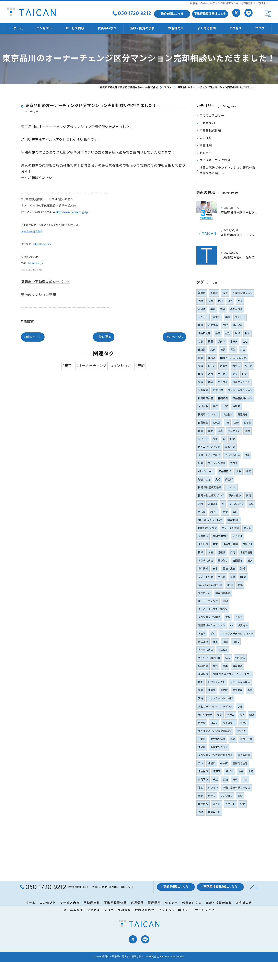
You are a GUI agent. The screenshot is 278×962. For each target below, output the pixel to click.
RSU (235, 374)
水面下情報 (246, 553)
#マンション (121, 366)
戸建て (212, 796)
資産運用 (205, 145)
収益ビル (223, 650)
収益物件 (228, 415)
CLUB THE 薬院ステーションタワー (232, 674)
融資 (217, 333)
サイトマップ (205, 910)
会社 (245, 342)
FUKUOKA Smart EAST (210, 520)
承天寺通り (235, 496)
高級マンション (219, 747)
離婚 (240, 796)
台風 (247, 455)
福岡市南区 (233, 520)
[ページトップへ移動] (254, 887)
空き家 (216, 804)
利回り (214, 512)
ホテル (248, 528)
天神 (210, 301)
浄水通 (212, 358)
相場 (200, 301)
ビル (212, 634)
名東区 (216, 771)
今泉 (200, 342)
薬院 (212, 309)
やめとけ (240, 317)
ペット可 (241, 731)
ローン (211, 366)
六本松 (216, 317)
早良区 (234, 342)
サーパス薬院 (205, 650)
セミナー (205, 153)
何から (236, 366)
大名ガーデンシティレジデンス (215, 707)
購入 (249, 561)
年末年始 (238, 690)
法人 (227, 658)
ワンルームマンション (240, 390)
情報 (200, 553)
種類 (200, 374)
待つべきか (246, 739)
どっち (247, 423)
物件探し (240, 658)
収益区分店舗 (230, 544)
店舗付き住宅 (240, 763)
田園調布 (238, 561)
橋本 (200, 682)
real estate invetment (210, 585)
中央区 (224, 763)
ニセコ (239, 617)
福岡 (222, 309)
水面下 (202, 634)
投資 (225, 293)
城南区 (221, 342)
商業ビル (248, 544)
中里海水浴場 (217, 739)
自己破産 (238, 325)
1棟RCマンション (207, 528)
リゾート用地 (205, 577)
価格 (230, 301)
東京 (215, 544)
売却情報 (203, 536)
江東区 (212, 690)
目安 (225, 512)
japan (243, 577)
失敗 (225, 325)
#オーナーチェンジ (91, 366)
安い (200, 763)
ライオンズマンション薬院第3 (215, 731)
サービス (223, 374)
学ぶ (219, 715)
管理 (251, 504)
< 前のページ (33, 337)
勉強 (200, 504)
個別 (200, 431)
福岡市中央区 (220, 536)
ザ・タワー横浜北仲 (209, 658)
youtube (212, 504)
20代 (213, 350)
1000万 (217, 423)
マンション (226, 796)
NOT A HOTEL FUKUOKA (233, 358)
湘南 (225, 642)
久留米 (202, 747)
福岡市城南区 (222, 593)
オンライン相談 (230, 528)
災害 (200, 463)
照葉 (200, 788)
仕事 (215, 642)
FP (231, 625)
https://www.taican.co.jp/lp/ (72, 212)
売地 (241, 715)
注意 (220, 431)
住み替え (203, 804)
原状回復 (203, 642)
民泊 (225, 780)
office (230, 585)
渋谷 (241, 771)
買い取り (223, 561)
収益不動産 (204, 333)
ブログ (234, 463)
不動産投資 (236, 309)
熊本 (225, 666)
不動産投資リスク (243, 293)
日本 (215, 569)
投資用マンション (208, 415)
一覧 (225, 406)
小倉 (240, 707)
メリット (203, 406)
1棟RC (236, 642)
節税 (210, 431)
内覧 (200, 690)
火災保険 (205, 138)
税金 (244, 374)
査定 (242, 804)
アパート (230, 804)
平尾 (225, 601)
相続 (200, 812)
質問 (248, 496)
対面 (242, 350)
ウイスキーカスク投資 (214, 160)
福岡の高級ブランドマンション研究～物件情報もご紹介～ (227, 170)
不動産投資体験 (210, 130)
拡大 (247, 333)
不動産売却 (27, 321)
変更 (200, 698)
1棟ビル (229, 771)
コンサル (231, 487)
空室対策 (203, 674)
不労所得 (218, 390)
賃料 (210, 382)
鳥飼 (223, 350)
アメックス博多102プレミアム (236, 634)
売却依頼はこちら (172, 13)
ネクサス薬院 (205, 561)
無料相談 (203, 666)
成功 (227, 333)
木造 (250, 771)
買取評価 (230, 447)
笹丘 (227, 617)
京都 (240, 585)
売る (240, 301)
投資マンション (241, 382)
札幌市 (212, 763)
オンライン (234, 431)
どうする (223, 382)
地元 (248, 471)
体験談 (202, 350)
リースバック (236, 504)
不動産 (214, 293)
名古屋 (202, 512)
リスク (248, 366)
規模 (237, 333)
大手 (238, 471)
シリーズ (203, 439)
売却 (220, 301)
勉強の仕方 (204, 480)
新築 (249, 690)
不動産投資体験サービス (236, 788)
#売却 (140, 366)
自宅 (232, 553)
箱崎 (247, 431)
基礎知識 (223, 398)
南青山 (230, 715)
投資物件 (243, 625)
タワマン (213, 788)
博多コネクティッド (209, 447)
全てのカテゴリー (211, 115)
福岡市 (202, 293)
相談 (200, 366)
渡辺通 (202, 309)
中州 (245, 780)
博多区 (224, 690)
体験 (200, 325)
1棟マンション (206, 471)
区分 (236, 423)
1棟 (227, 423)
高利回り (203, 780)
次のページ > (174, 337)
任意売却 (243, 415)
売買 (232, 577)
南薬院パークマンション (211, 625)
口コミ (214, 723)
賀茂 (235, 780)
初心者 (224, 366)
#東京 (67, 366)
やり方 (244, 723)
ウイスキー (229, 723)
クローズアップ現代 (209, 455)
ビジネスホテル (216, 682)
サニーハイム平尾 (240, 682)
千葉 (215, 780)
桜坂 (210, 342)
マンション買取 (216, 463)
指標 (215, 406)
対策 (200, 382)
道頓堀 (221, 553)
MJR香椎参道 (205, 715)
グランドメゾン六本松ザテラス (215, 755)
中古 (227, 317)
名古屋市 (203, 771)
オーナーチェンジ (208, 601)
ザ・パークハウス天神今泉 (213, 609)
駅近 (251, 715)
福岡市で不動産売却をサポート (45, 282)
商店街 (229, 480)
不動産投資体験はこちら (210, 13)
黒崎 (217, 480)
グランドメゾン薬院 (209, 617)
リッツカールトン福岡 (220, 698)
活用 (210, 374)
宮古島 (221, 577)
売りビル (238, 536)
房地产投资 (229, 569)
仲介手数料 (244, 755)
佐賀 (232, 439)
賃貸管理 (238, 666)
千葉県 (202, 739)
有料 (235, 512)
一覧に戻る (103, 337)
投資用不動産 (205, 398)
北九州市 (203, 544)
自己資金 (203, 423)
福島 (232, 739)
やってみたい (232, 455)
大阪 (210, 553)
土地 (200, 796)
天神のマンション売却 (38, 295)
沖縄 (242, 569)
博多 (215, 439)
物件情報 (203, 569)
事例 (200, 358)
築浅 (215, 666)
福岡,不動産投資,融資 (209, 487)
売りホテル (204, 593)
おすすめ (213, 325)
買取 (232, 350)
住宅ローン (214, 812)
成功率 (236, 406)
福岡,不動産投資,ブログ (211, 496)
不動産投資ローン (242, 398)
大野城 (202, 723)
